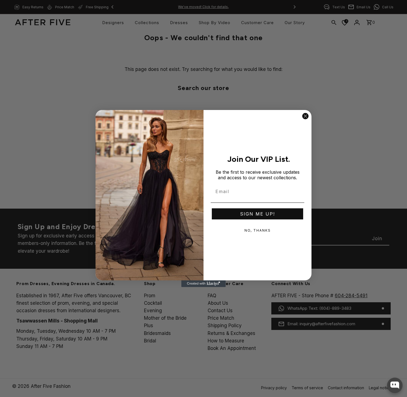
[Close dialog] (305, 116)
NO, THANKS (257, 230)
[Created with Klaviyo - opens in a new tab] (203, 283)
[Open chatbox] (395, 385)
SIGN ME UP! (257, 214)
